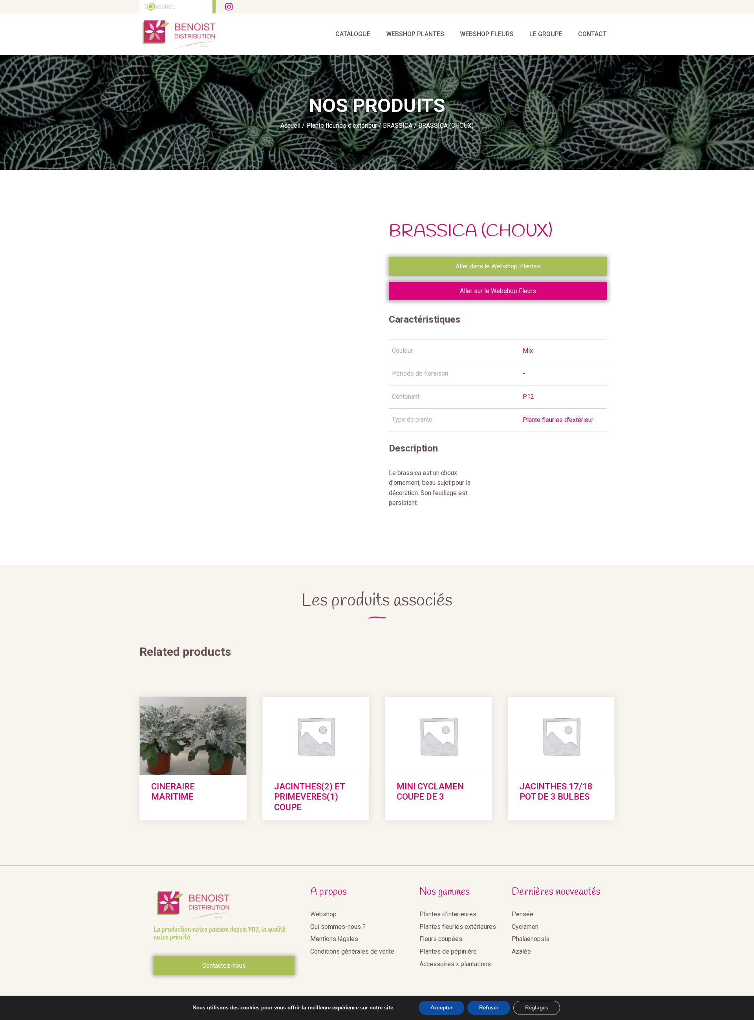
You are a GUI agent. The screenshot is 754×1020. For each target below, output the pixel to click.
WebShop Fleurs (487, 34)
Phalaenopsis (530, 939)
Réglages (536, 1007)
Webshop (323, 914)
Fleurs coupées (440, 939)
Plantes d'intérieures (447, 914)
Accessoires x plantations (455, 964)
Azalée (521, 951)
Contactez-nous (224, 965)
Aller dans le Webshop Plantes (498, 266)
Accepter (441, 1007)
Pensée (522, 914)
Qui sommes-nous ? (338, 926)
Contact (592, 34)
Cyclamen (525, 926)
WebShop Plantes (415, 34)
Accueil (290, 125)
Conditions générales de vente (352, 951)
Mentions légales (334, 939)
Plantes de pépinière (448, 951)
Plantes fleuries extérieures (457, 926)
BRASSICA (397, 125)
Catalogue (352, 34)
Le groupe (545, 34)
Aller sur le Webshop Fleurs (498, 291)
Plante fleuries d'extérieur (341, 125)
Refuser (488, 1007)
